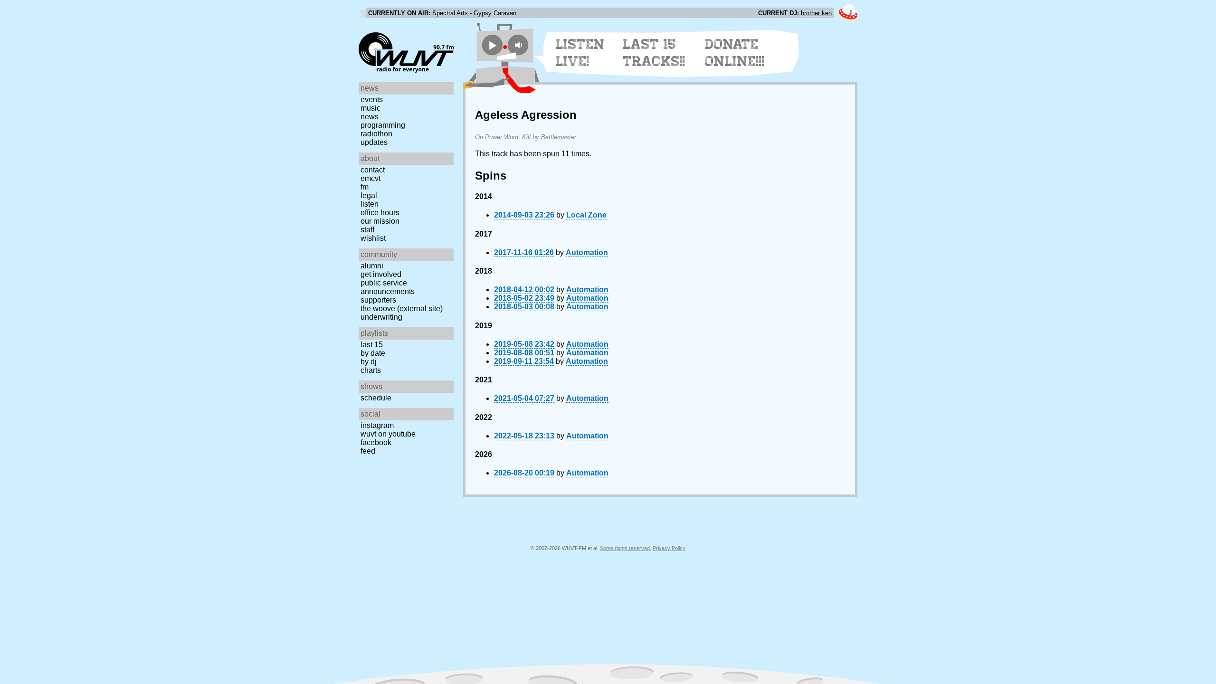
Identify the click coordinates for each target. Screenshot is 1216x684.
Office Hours (380, 213)
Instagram (377, 425)
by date (373, 353)
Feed (368, 451)
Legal (369, 195)
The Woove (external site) (402, 308)
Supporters (378, 300)
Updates (374, 142)
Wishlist (373, 238)
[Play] (492, 45)
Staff (367, 230)
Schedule (376, 398)
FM (365, 187)
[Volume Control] (519, 45)
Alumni (372, 266)
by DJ (369, 362)
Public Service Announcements (388, 287)
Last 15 (372, 345)
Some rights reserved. (625, 548)
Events (372, 99)
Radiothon (376, 134)
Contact (373, 170)
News (370, 117)
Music (370, 108)
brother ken (816, 13)
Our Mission (380, 221)
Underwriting (381, 317)
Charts (371, 370)
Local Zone (586, 215)
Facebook (376, 442)
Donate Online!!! (735, 53)
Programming (383, 125)
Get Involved (381, 274)
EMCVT (370, 178)
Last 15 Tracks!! (654, 53)
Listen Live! (580, 53)
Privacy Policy (669, 548)
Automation (587, 252)
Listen (370, 204)
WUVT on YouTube (388, 434)
